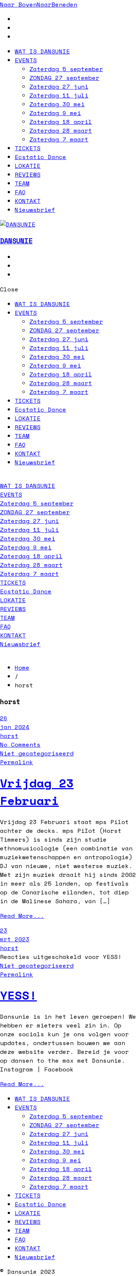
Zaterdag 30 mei (57, 104)
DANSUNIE (16, 241)
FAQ (20, 192)
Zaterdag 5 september (66, 69)
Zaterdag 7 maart (58, 139)
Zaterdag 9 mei (55, 113)
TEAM (22, 183)
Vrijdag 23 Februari (37, 791)
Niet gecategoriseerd (37, 753)
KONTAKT (27, 200)
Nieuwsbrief (35, 209)
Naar (18, 4)
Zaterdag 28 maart (60, 130)
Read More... (22, 915)
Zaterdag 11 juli (58, 95)
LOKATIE (27, 165)
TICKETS (27, 148)
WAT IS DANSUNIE (42, 51)
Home (22, 667)
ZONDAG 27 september (64, 77)
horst (9, 735)
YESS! (18, 995)
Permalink (16, 762)
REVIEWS (27, 174)
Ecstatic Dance (40, 156)
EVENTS (26, 60)
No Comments (20, 744)
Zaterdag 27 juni (58, 86)
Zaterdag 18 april (60, 121)
